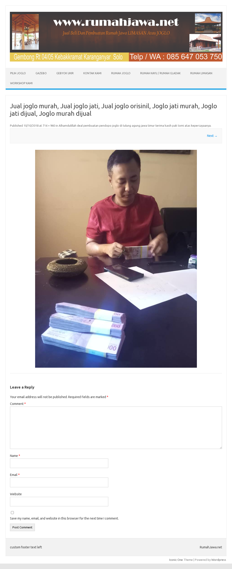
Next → (212, 136)
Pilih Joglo (18, 73)
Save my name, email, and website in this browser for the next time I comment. (64, 518)
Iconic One (176, 559)
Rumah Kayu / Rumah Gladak (160, 73)
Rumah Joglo (120, 73)
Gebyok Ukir (65, 73)
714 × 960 (49, 125)
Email (15, 475)
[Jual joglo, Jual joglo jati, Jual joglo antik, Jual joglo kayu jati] (116, 60)
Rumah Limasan (201, 73)
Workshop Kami (21, 83)
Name (15, 456)
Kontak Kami (92, 73)
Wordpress (218, 559)
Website (16, 494)
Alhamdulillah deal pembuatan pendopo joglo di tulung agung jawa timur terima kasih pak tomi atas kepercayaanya (135, 125)
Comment (18, 404)
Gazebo (41, 73)
